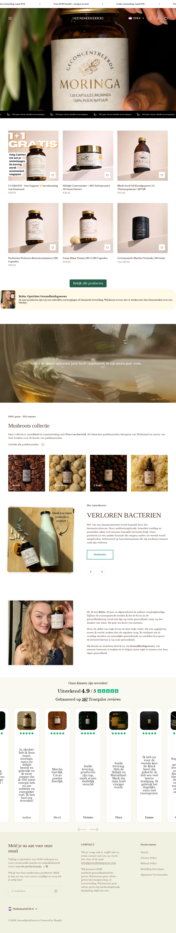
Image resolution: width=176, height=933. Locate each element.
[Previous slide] (82, 829)
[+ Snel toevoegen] (53, 175)
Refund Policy (149, 863)
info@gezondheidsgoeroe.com (98, 862)
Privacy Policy (149, 858)
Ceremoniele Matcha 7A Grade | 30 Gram (141, 258)
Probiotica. (100, 554)
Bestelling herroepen (152, 869)
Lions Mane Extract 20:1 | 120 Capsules (85, 258)
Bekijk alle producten (88, 283)
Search (144, 852)
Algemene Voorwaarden (154, 874)
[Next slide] (94, 829)
